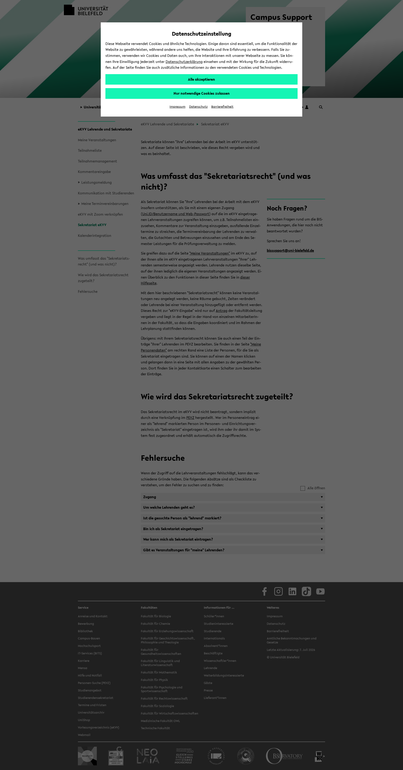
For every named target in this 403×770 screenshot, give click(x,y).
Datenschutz (198, 106)
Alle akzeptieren (201, 79)
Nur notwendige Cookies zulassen (202, 93)
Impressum (177, 106)
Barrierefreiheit (222, 106)
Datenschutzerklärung (184, 61)
